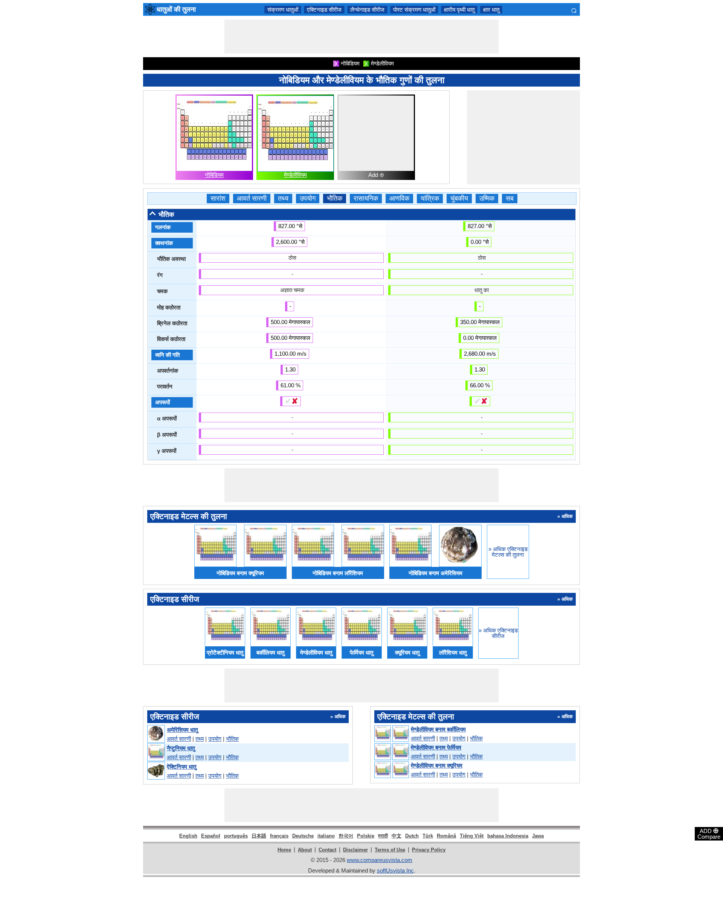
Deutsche (303, 836)
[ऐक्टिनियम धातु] (155, 771)
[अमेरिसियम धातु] (155, 734)
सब (510, 198)
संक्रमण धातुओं (282, 9)
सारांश (218, 198)
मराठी (383, 836)
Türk (428, 836)
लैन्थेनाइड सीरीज (367, 9)
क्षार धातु (491, 9)
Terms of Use (390, 850)
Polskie (365, 836)
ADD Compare (708, 833)
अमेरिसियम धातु (182, 729)
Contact (327, 850)
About (305, 850)
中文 (396, 836)
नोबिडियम (214, 175)
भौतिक (334, 198)
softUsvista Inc (395, 870)
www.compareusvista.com (379, 860)
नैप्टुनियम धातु (181, 748)
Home (284, 850)
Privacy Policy (428, 850)
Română (446, 836)
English (188, 836)
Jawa (538, 836)
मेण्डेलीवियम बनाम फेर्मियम (436, 747)
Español (210, 836)
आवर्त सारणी (252, 198)
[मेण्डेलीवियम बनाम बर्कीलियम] (391, 734)
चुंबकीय (459, 198)
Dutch (412, 836)
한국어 (346, 836)
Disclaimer (355, 850)
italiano (326, 836)
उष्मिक (486, 198)
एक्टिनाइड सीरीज (324, 9)
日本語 (259, 836)
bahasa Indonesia (507, 836)
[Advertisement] (361, 36)
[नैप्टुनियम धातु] (155, 752)
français (279, 836)
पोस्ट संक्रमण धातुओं (414, 9)
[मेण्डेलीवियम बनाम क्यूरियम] (391, 770)
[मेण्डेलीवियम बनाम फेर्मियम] (391, 752)
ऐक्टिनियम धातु (181, 766)
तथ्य (283, 198)
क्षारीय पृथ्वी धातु (459, 9)
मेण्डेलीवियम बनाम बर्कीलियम (438, 729)
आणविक (399, 198)
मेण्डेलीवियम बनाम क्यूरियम (436, 765)
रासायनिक (366, 198)
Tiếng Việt (472, 836)
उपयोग (308, 198)
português (236, 836)
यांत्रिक (430, 198)
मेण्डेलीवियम (295, 175)
